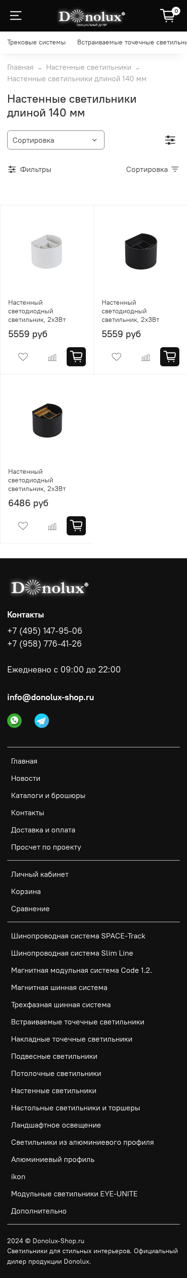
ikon (18, 1176)
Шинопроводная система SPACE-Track (78, 935)
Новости (25, 778)
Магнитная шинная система (59, 987)
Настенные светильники (88, 67)
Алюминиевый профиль (52, 1159)
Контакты (27, 812)
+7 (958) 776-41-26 (44, 644)
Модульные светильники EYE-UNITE (74, 1193)
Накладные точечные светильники (71, 1039)
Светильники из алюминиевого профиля (82, 1142)
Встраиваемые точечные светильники (77, 1021)
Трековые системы (36, 42)
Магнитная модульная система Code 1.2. (81, 970)
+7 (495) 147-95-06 (44, 631)
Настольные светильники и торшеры (75, 1107)
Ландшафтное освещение (56, 1124)
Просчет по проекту (46, 847)
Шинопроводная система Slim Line (72, 953)
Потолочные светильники (56, 1073)
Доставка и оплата (43, 829)
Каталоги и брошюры (48, 795)
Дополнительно (39, 1210)
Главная (20, 67)
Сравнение (30, 908)
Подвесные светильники (54, 1056)
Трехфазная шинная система (61, 1004)
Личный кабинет (40, 874)
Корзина (26, 891)
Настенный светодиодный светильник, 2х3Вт (37, 311)
